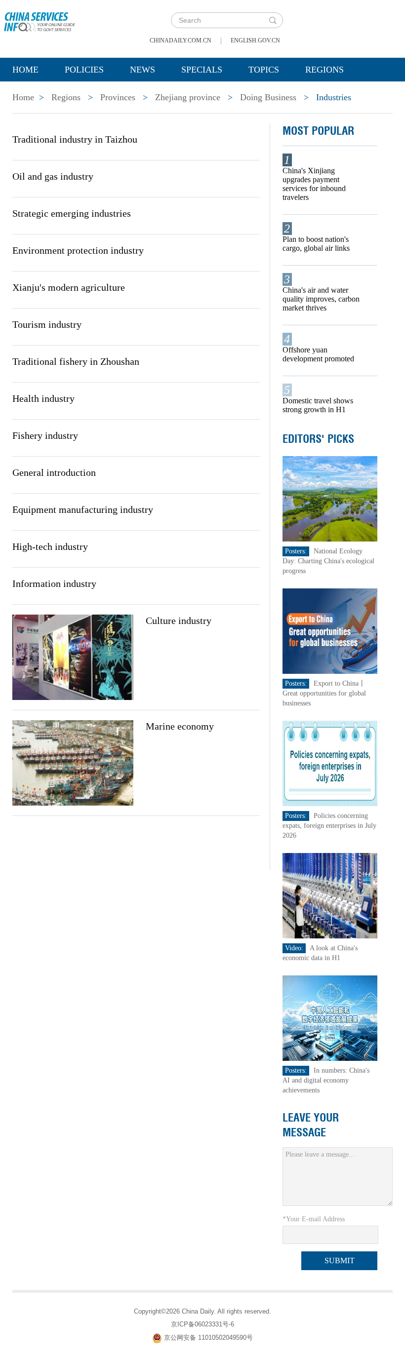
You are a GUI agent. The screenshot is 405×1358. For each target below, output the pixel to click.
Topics (263, 70)
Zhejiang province (187, 97)
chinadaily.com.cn (180, 40)
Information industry (54, 583)
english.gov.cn (255, 40)
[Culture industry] (72, 656)
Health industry (43, 398)
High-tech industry (50, 546)
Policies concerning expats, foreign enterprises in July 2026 (329, 825)
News (142, 70)
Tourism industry (46, 324)
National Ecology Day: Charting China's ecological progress (328, 561)
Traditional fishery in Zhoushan (75, 361)
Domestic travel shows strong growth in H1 (318, 405)
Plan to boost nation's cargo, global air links (316, 243)
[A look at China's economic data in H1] (330, 895)
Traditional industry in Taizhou (74, 139)
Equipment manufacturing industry (82, 509)
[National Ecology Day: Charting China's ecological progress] (330, 498)
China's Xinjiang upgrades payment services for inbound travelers (314, 183)
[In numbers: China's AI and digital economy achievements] (330, 1017)
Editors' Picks (318, 438)
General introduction (54, 472)
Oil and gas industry (52, 176)
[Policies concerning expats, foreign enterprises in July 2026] (330, 763)
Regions (324, 70)
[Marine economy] (72, 762)
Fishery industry (45, 435)
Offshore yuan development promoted (318, 354)
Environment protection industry (78, 250)
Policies (84, 70)
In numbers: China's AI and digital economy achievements (326, 1080)
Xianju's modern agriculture (68, 287)
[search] (273, 20)
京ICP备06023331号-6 (202, 1324)
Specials (201, 70)
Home (25, 70)
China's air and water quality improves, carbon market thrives (321, 299)
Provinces (117, 97)
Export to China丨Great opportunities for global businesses (324, 693)
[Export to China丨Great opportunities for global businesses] (330, 630)
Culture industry (178, 620)
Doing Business (268, 97)
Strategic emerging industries (71, 213)
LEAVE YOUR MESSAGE (311, 1125)
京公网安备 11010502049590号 (208, 1337)
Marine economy (180, 726)
